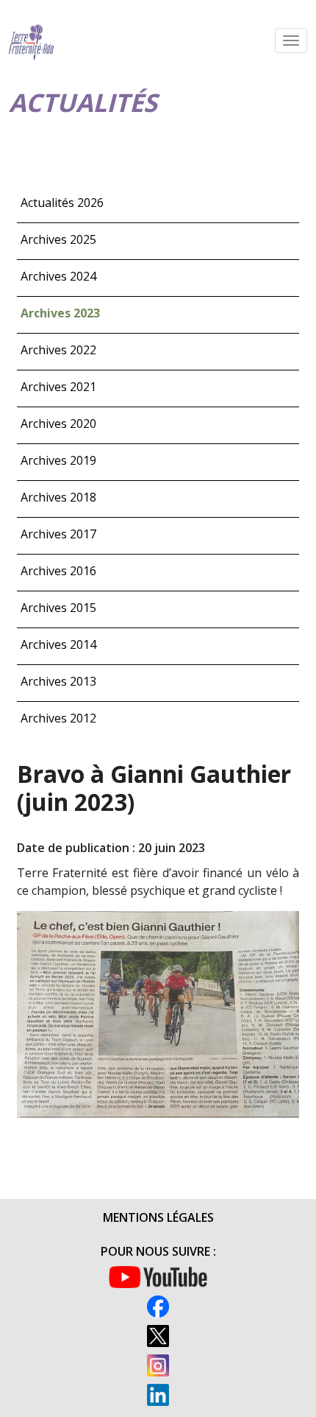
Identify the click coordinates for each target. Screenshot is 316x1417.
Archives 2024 (58, 276)
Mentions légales (158, 1217)
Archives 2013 (58, 681)
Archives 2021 (58, 387)
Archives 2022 (58, 350)
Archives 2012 (58, 718)
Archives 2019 (58, 460)
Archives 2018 (58, 497)
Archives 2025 (58, 239)
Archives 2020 (58, 423)
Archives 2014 (58, 644)
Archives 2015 (58, 608)
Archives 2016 (58, 571)
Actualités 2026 (62, 202)
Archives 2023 (60, 313)
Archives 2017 (58, 534)
